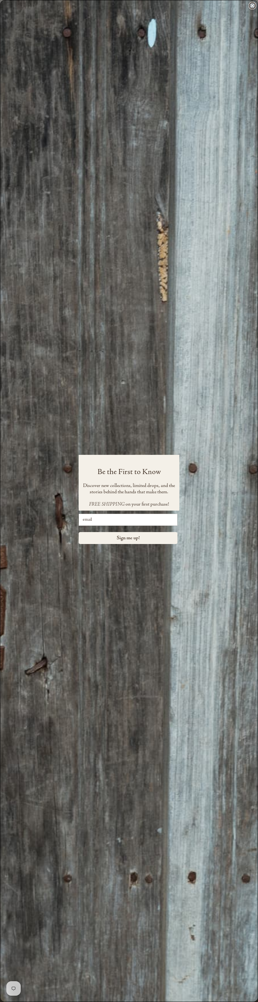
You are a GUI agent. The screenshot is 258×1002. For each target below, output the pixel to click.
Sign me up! (128, 538)
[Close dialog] (252, 6)
